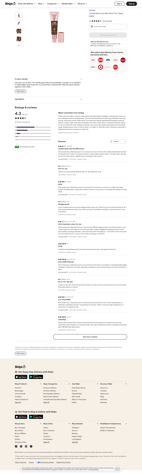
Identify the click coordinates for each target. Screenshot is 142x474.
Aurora (74, 430)
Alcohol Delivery (49, 391)
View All (18, 402)
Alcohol (18, 388)
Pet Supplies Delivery (51, 394)
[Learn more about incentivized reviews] (67, 159)
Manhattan (47, 439)
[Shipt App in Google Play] (36, 377)
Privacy (31, 462)
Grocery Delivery (50, 388)
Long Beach (76, 439)
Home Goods (20, 394)
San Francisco (48, 430)
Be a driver (19, 430)
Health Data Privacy (63, 462)
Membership (77, 394)
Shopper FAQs (20, 442)
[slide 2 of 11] (19, 23)
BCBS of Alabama (107, 430)
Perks (17, 436)
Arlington (75, 428)
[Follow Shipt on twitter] (31, 446)
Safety (17, 439)
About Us (104, 388)
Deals (74, 402)
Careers (103, 391)
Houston (46, 436)
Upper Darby (77, 436)
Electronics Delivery (51, 396)
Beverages (19, 391)
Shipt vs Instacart (79, 399)
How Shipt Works (78, 388)
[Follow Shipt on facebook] (16, 446)
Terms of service (20, 462)
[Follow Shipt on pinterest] (26, 446)
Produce (18, 396)
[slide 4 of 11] (19, 39)
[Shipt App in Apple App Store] (21, 377)
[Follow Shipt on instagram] (21, 446)
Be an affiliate (20, 433)
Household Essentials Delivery (55, 399)
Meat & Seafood (21, 399)
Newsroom (104, 394)
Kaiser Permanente (107, 428)
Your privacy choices (47, 462)
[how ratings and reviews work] (29, 122)
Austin (45, 428)
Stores (74, 391)
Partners (103, 399)
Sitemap (103, 402)
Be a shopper (20, 428)
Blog (102, 396)
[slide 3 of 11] (19, 31)
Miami (45, 433)
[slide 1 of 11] (19, 15)
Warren (75, 433)
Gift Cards (76, 396)
